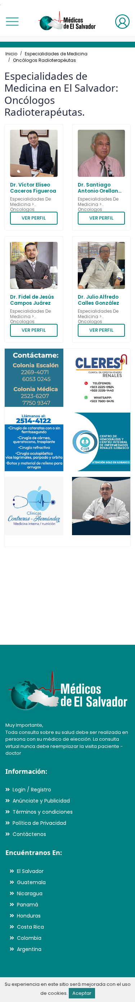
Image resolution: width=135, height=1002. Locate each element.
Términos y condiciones (43, 811)
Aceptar (81, 993)
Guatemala (31, 882)
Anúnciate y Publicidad (41, 800)
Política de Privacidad (39, 823)
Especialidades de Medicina (56, 54)
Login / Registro (32, 789)
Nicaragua (29, 893)
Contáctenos (29, 834)
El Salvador (30, 871)
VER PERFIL (34, 218)
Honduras (29, 915)
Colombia (29, 938)
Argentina (29, 949)
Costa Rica (30, 926)
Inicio (11, 54)
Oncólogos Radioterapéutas (44, 60)
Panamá (27, 904)
